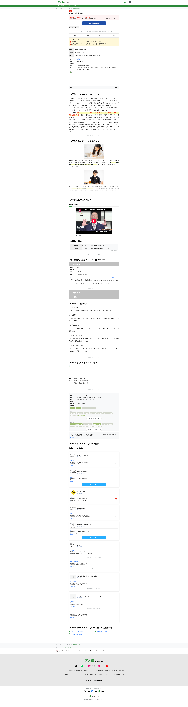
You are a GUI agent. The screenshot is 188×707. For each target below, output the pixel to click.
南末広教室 (72, 460)
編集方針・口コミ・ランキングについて (93, 670)
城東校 (71, 477)
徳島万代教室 (73, 581)
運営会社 (101, 674)
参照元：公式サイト (114, 277)
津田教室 (72, 601)
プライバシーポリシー (75, 674)
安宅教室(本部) (73, 613)
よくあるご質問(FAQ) (119, 674)
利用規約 (66, 674)
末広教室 (72, 550)
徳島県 (61, 8)
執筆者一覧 (107, 670)
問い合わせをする (74, 437)
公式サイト (94, 484)
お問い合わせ (108, 674)
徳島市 (65, 8)
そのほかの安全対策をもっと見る (94, 429)
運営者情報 (121, 670)
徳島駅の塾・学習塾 (101, 632)
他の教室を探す (94, 23)
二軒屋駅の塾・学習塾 (76, 634)
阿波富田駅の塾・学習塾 (77, 632)
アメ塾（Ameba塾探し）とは (75, 670)
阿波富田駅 (69, 8)
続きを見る (94, 194)
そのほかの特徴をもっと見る (94, 418)
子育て (102, 666)
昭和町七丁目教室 (74, 561)
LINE (85, 666)
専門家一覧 (114, 670)
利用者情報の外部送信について (90, 674)
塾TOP (57, 8)
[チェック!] (116, 463)
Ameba (88, 691)
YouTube (111, 666)
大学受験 (93, 666)
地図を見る (73, 465)
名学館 (78, 59)
